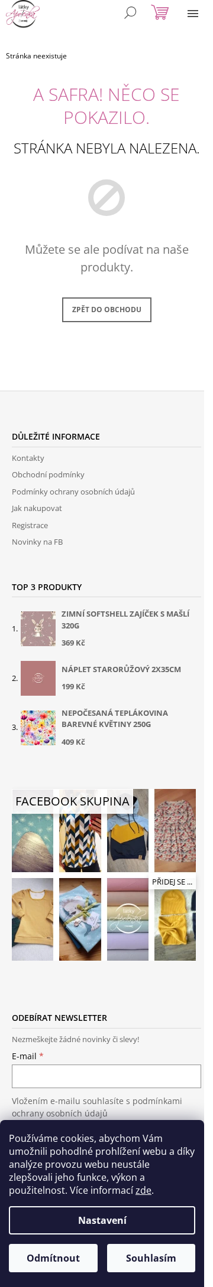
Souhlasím (151, 1258)
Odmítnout (53, 1258)
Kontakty (28, 458)
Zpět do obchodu (106, 309)
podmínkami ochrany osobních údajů (97, 1106)
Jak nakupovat (37, 508)
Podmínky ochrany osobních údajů (73, 491)
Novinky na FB (37, 541)
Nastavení (102, 1220)
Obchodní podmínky (48, 474)
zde (143, 1190)
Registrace (30, 525)
